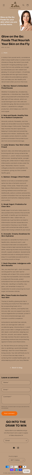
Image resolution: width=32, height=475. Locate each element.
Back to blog (17, 368)
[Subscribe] (26, 441)
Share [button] (5, 52)
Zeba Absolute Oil (13, 473)
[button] (4, 5)
